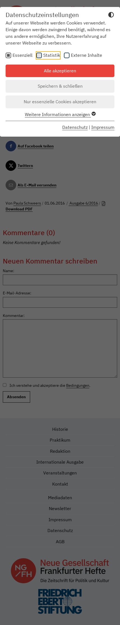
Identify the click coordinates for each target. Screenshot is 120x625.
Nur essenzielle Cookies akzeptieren (60, 101)
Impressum (102, 127)
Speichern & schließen (60, 86)
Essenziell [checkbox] (22, 55)
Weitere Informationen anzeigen (58, 114)
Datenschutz (75, 127)
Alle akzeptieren (60, 70)
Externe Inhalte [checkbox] (86, 55)
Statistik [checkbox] (51, 55)
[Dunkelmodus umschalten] (111, 15)
